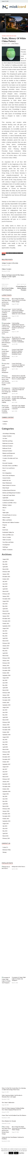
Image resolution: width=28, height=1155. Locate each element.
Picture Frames (6, 517)
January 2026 (6, 574)
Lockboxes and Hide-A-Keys (9, 502)
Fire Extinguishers (7, 473)
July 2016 (5, 796)
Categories (5, 421)
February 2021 (6, 663)
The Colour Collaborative (8, 1102)
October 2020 (6, 673)
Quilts (4, 527)
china (8, 253)
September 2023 (6, 626)
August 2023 (6, 628)
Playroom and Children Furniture (11, 522)
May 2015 (5, 831)
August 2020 (6, 677)
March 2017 (5, 776)
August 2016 (6, 794)
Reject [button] (16, 1153)
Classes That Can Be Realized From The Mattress (14, 1115)
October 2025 (6, 579)
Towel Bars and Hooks (8, 542)
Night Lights (6, 512)
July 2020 (5, 680)
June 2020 (5, 682)
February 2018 (6, 752)
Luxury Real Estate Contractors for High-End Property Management (18, 365)
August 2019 (6, 707)
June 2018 (5, 742)
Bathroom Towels (7, 448)
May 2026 (5, 564)
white (3, 254)
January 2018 (6, 754)
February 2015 (6, 838)
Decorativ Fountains (7, 463)
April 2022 (5, 653)
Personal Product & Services (9, 515)
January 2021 (6, 665)
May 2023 (5, 635)
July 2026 (5, 561)
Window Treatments (7, 549)
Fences (4, 470)
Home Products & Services (9, 485)
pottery (17, 253)
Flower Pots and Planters (9, 475)
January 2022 (6, 660)
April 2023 (5, 638)
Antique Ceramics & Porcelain (10, 263)
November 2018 (6, 729)
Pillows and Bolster (7, 520)
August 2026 (6, 559)
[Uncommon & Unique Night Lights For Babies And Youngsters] (6, 977)
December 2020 (6, 668)
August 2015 (6, 823)
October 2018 (6, 732)
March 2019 (5, 719)
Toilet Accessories (7, 539)
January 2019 (6, 724)
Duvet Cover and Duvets (9, 468)
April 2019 (5, 717)
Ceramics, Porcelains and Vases (9, 35)
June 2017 (5, 771)
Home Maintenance (7, 483)
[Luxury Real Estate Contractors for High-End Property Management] (6, 363)
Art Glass (5, 438)
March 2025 (5, 591)
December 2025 (6, 576)
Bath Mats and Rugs (8, 441)
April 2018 (5, 747)
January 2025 (6, 596)
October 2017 (6, 761)
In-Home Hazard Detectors (9, 490)
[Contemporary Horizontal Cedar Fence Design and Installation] (6, 388)
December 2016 (6, 784)
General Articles (6, 478)
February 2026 (6, 571)
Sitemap (4, 852)
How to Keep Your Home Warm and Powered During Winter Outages (18, 300)
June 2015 (5, 828)
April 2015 (5, 833)
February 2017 (6, 779)
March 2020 (5, 690)
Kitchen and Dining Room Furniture (11, 492)
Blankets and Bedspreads (9, 453)
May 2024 (5, 606)
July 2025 (5, 581)
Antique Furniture (7, 436)
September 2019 (6, 705)
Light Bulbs (5, 497)
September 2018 (6, 734)
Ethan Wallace (15, 43)
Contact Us (5, 847)
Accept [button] (11, 1153)
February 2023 (6, 643)
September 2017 (6, 764)
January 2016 (6, 811)
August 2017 (6, 766)
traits (21, 253)
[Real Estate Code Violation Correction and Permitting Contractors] (6, 405)
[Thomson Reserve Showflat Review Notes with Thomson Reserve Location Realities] (6, 376)
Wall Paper (5, 547)
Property (5, 525)
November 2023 (6, 621)
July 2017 (5, 769)
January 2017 (6, 781)
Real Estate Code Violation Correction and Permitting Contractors (18, 407)
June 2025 (5, 584)
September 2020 (6, 675)
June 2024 (5, 603)
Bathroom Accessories (8, 443)
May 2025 (5, 586)
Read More (21, 1153)
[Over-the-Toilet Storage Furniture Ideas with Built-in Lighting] (6, 397)
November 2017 (6, 759)
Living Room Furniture (8, 500)
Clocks (4, 460)
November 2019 (6, 700)
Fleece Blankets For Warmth (9, 1121)
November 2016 (6, 786)
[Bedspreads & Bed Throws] (6, 866)
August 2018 (6, 737)
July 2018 (5, 739)
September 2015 (6, 821)
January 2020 (6, 695)
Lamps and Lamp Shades (9, 495)
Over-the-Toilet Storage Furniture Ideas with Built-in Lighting (19, 398)
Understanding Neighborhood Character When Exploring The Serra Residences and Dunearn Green (18, 326)
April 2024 (5, 608)
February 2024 (6, 613)
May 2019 (5, 714)
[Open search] (24, 15)
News (4, 510)
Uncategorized (6, 544)
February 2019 (6, 722)
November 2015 (6, 816)
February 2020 (6, 692)
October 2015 (6, 818)
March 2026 (5, 569)
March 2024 (5, 611)
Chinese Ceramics (6, 269)
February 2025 (6, 593)
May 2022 (5, 650)
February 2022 (6, 658)
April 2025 (5, 589)
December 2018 (6, 727)
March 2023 (5, 640)
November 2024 (6, 598)
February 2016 (6, 808)
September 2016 (6, 791)
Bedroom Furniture (7, 450)
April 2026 (5, 566)
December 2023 (6, 618)
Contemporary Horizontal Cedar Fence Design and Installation (18, 389)
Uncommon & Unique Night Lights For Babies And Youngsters (19, 979)
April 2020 (5, 687)
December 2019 (6, 697)
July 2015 (5, 826)
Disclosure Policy (7, 849)
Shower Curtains (7, 537)
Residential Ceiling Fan (8, 532)
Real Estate (5, 529)
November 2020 (6, 670)
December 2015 (6, 813)
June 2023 (5, 633)
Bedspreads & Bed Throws (18, 866)
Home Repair (6, 487)
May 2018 (5, 744)
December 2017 (6, 756)
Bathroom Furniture (8, 445)
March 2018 (5, 749)
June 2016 (5, 798)
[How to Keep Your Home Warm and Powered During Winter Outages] (6, 298)
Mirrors (4, 507)
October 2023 (6, 623)
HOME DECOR (7, 480)
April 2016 (5, 803)
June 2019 (5, 712)
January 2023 (6, 645)
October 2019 (6, 702)
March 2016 (5, 806)
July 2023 (5, 631)
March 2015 (5, 836)
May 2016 (5, 801)
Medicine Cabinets (7, 505)
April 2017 (5, 774)
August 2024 (6, 601)
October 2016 (6, 789)
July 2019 (5, 710)
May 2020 (5, 685)
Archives (5, 423)
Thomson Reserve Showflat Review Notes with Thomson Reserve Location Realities (19, 377)
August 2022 (6, 648)
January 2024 (6, 616)
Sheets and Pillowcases (8, 534)
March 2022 (5, 655)
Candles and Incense (8, 455)
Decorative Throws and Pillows (10, 465)
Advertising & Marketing (9, 433)
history (12, 253)
